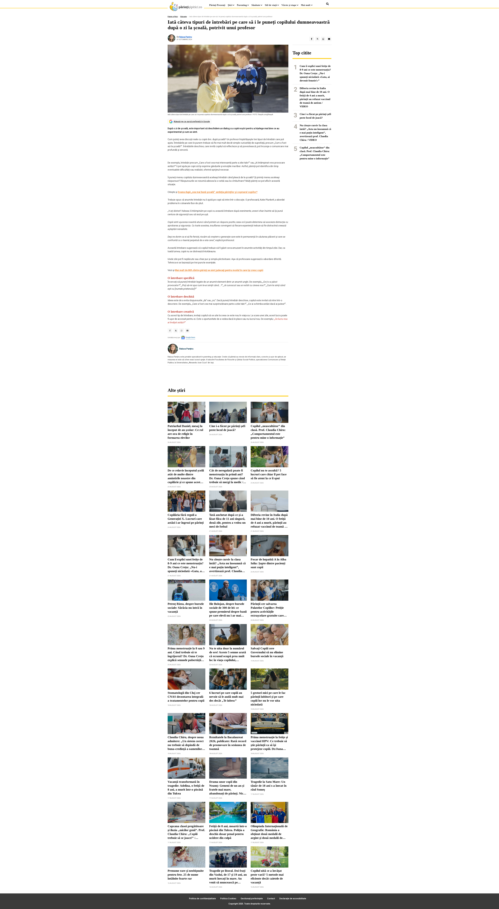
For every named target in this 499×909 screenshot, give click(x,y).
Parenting (242, 5)
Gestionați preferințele (252, 898)
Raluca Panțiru (185, 37)
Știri (230, 5)
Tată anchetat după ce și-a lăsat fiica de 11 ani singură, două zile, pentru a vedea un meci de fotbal (227, 520)
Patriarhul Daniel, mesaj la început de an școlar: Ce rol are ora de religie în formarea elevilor (185, 431)
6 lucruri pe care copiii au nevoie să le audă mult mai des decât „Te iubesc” (226, 696)
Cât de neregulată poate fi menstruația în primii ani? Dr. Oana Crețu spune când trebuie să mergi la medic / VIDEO (227, 476)
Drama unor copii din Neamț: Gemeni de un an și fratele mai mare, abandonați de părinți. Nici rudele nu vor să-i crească (226, 787)
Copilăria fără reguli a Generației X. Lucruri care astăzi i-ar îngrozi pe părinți (186, 518)
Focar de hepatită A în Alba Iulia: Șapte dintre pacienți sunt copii (268, 563)
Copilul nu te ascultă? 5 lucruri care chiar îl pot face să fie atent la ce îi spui (269, 474)
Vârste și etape (288, 5)
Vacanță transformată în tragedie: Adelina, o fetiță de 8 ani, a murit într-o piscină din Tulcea (186, 787)
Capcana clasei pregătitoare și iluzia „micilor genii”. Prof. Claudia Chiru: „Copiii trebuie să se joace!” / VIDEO (186, 832)
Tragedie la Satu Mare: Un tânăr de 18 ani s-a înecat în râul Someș (269, 785)
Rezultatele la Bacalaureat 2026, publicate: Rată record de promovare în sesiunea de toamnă (227, 743)
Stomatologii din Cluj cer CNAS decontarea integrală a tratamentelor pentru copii (186, 696)
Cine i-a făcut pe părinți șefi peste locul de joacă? (227, 428)
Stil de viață (271, 5)
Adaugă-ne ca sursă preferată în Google (192, 121)
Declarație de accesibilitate (292, 898)
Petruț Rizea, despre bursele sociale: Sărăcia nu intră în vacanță (186, 607)
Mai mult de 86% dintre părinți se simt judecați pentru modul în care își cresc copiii (219, 270)
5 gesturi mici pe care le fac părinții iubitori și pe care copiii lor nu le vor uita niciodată (268, 698)
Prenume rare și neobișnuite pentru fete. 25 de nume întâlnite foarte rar (186, 874)
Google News (190, 337)
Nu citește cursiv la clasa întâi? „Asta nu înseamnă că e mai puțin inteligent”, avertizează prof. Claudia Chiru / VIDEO (227, 565)
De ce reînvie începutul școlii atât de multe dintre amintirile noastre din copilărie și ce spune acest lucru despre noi (186, 476)
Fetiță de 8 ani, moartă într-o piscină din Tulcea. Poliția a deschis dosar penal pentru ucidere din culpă (228, 832)
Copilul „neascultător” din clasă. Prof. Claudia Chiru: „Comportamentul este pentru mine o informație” (268, 431)
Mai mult (306, 5)
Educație (183, 17)
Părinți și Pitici (173, 17)
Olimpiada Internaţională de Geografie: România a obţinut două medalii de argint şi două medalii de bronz (269, 832)
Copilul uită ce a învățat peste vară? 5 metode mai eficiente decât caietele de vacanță (267, 876)
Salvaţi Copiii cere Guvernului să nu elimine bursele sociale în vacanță (267, 652)
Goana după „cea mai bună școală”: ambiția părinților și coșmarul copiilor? (217, 192)
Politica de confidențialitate (202, 898)
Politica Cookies (228, 898)
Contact (271, 898)
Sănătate (255, 5)
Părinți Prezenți (217, 5)
